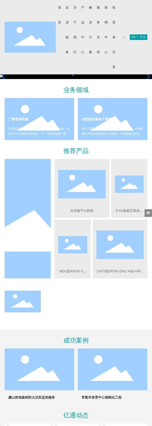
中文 (143, 37)
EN (133, 37)
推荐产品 (76, 151)
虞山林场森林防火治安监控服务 (31, 397)
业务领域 (76, 90)
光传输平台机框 (82, 211)
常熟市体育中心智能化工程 (102, 397)
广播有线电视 (18, 119)
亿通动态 (76, 415)
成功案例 (76, 340)
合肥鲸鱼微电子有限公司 (100, 119)
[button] (73, 75)
